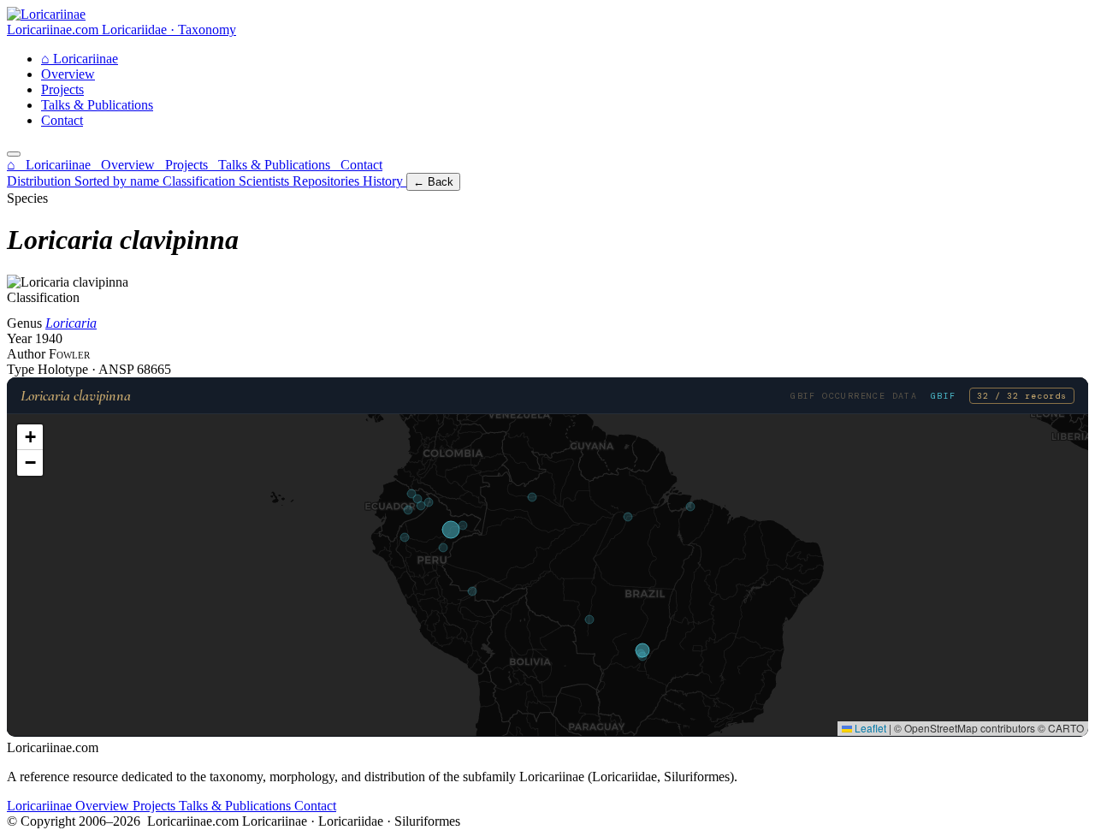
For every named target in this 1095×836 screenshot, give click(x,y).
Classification (201, 181)
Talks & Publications (97, 105)
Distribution (40, 181)
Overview (68, 74)
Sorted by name (118, 181)
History (384, 181)
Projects (62, 89)
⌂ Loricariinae (50, 164)
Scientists (266, 181)
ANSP (117, 369)
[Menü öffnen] (14, 154)
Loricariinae (79, 58)
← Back (433, 181)
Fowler (69, 354)
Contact (62, 120)
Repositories (328, 181)
